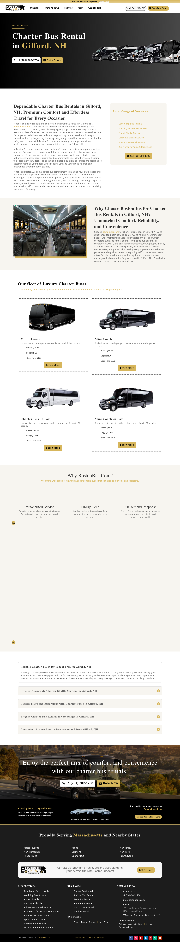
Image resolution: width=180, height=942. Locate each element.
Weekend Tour (94, 8)
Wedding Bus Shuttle (35, 895)
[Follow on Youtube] (160, 938)
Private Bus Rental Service (132, 142)
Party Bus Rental (82, 899)
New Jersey (125, 847)
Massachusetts (31, 847)
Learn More (105, 1)
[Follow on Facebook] (131, 938)
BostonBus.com (21, 126)
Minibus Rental (81, 911)
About (80, 8)
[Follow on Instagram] (136, 938)
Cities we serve (125, 924)
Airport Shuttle (31, 899)
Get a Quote (54, 60)
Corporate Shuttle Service (131, 137)
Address (127, 904)
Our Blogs (138, 924)
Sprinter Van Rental (83, 895)
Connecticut (78, 855)
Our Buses (35, 8)
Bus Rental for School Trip (37, 891)
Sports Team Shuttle (34, 919)
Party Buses (103, 922)
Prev (13, 523)
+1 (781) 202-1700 (137, 8)
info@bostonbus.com (134, 899)
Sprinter (92, 922)
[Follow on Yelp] (141, 938)
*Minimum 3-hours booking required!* (141, 915)
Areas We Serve (52, 8)
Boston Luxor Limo (153, 809)
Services (68, 8)
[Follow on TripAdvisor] (155, 938)
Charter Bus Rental (83, 891)
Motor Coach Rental (84, 907)
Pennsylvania (126, 855)
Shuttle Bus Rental (83, 903)
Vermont (76, 851)
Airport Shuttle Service (129, 133)
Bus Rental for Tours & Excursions (135, 147)
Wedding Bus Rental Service (133, 128)
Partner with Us (126, 927)
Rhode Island (30, 855)
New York (125, 851)
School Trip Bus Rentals (130, 124)
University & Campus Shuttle (39, 927)
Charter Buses (80, 922)
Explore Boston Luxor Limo (148, 817)
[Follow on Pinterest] (150, 938)
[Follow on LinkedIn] (146, 938)
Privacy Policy (80, 937)
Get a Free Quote (160, 8)
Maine (75, 847)
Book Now (110, 783)
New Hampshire (32, 851)
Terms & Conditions (96, 937)
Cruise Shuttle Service (35, 923)
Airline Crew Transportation (38, 915)
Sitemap (149, 924)
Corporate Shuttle (33, 903)
